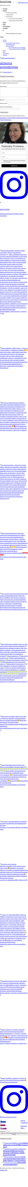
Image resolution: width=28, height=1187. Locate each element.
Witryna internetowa (6, 107)
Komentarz (3, 86)
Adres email (4, 103)
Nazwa (2, 100)
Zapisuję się (14, 165)
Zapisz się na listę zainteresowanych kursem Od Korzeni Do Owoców (14, 1134)
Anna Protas (5, 1)
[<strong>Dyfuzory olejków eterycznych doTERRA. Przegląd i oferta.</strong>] (12, 1143)
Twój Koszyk (23, 2)
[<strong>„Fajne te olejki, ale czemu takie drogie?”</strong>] (10, 1162)
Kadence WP (3, 1170)
